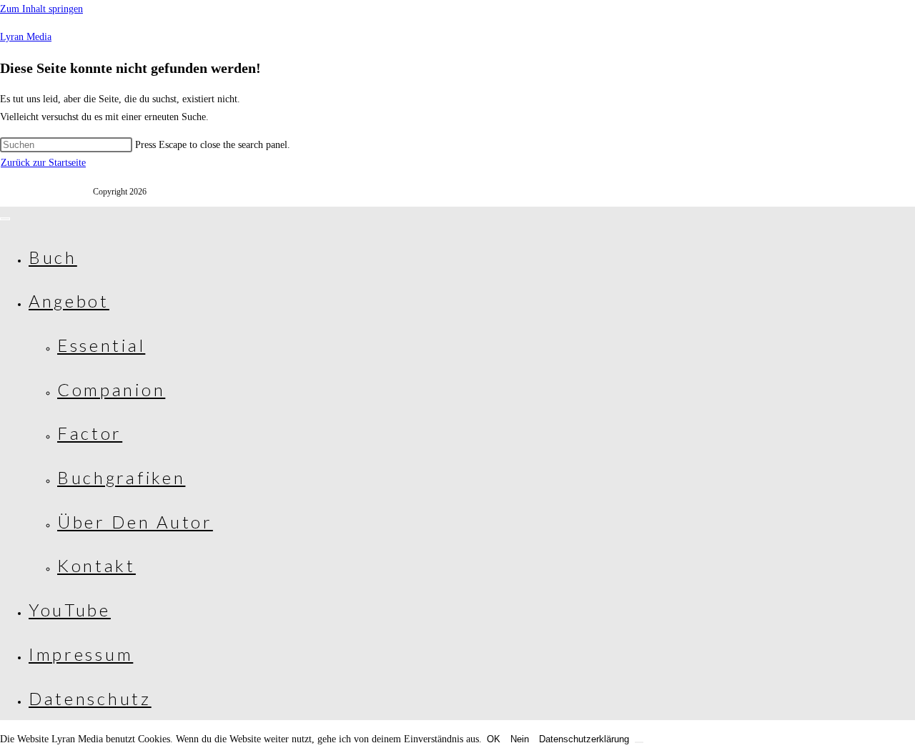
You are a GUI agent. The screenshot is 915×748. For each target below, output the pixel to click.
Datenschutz (90, 698)
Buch (53, 257)
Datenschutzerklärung (584, 739)
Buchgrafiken (121, 477)
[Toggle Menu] (5, 218)
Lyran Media (25, 36)
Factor (89, 433)
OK (493, 739)
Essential (101, 345)
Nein (519, 739)
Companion (111, 389)
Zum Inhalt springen (41, 9)
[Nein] (639, 742)
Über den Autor (135, 521)
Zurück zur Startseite (43, 162)
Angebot (69, 300)
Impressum (81, 654)
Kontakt (96, 565)
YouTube (70, 609)
